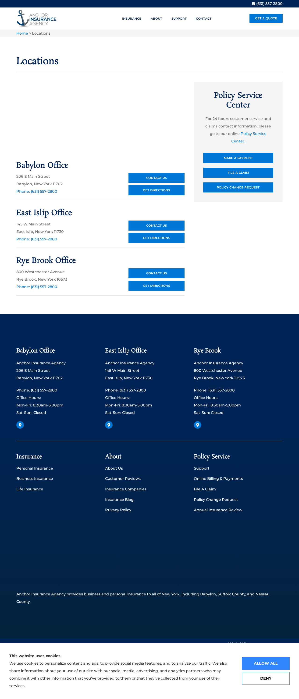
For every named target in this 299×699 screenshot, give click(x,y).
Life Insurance (29, 489)
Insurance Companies (125, 489)
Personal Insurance (34, 468)
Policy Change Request (216, 499)
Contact (203, 18)
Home (22, 33)
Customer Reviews (123, 478)
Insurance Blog (119, 499)
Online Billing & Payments (218, 478)
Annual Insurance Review (218, 510)
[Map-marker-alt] (20, 425)
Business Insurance (34, 478)
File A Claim (205, 489)
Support (179, 18)
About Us (114, 468)
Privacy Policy (118, 510)
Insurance (131, 18)
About (156, 18)
